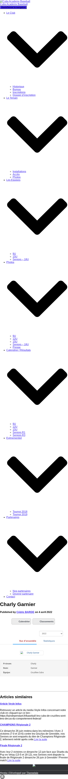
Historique (18, 86)
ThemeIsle (32, 773)
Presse (17, 347)
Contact (10, 596)
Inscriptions (19, 92)
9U (14, 253)
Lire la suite (40, 739)
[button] (37, 83)
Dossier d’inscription (24, 95)
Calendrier (24, 621)
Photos (17, 177)
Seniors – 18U (21, 259)
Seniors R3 (19, 435)
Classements (47, 621)
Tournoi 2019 (20, 514)
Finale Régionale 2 (11, 745)
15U (15, 256)
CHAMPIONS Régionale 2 (15, 724)
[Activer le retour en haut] (2, 776)
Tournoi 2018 (20, 511)
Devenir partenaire (23, 593)
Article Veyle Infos (11, 703)
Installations (19, 171)
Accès (16, 174)
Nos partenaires (22, 591)
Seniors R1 (19, 432)
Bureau (17, 89)
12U (15, 338)
